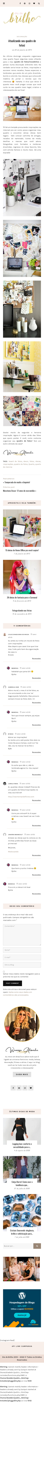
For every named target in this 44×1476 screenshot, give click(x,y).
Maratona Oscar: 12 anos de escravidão (19, 490)
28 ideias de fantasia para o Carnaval (22, 597)
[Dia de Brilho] (22, 17)
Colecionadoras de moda (18, 634)
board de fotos (15, 461)
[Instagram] (28, 3)
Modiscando (13, 852)
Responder (36, 658)
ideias (38, 461)
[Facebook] (19, 3)
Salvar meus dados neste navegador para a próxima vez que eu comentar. (21, 975)
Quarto (31, 464)
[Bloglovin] (33, 3)
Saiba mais (22, 1074)
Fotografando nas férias (22, 610)
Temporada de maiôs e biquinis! (17, 482)
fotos (32, 461)
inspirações (8, 464)
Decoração (22, 36)
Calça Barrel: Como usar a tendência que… (22, 1183)
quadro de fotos (21, 464)
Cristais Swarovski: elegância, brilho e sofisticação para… (22, 1232)
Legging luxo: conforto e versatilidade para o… (22, 1145)
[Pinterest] (23, 3)
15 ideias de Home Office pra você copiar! (22, 550)
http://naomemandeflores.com (21, 797)
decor (25, 461)
